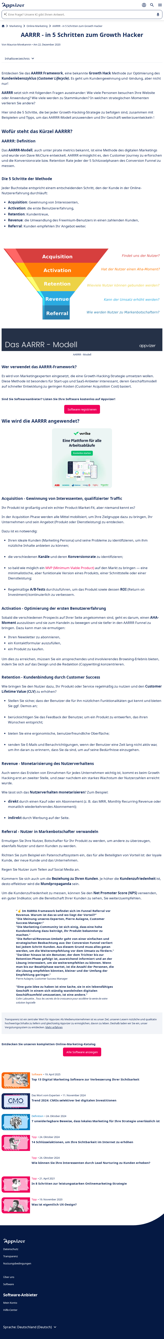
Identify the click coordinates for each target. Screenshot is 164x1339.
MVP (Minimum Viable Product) (69, 567)
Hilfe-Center (10, 1310)
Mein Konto (10, 1302)
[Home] (3, 26)
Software (8, 1284)
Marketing (15, 26)
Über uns (8, 1277)
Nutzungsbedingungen (17, 1263)
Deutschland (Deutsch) (34, 1327)
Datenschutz (10, 1249)
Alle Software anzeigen (82, 1052)
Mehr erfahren (54, 1027)
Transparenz (10, 1256)
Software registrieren (82, 409)
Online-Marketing (37, 26)
